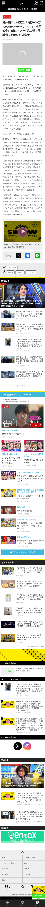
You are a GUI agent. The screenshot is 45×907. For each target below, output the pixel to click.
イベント (27, 874)
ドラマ (4, 857)
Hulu (22, 70)
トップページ (7, 889)
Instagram (27, 746)
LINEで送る (37, 255)
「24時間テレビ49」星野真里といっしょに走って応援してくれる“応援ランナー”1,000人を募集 (30, 597)
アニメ (26, 869)
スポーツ (5, 869)
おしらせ (7, 17)
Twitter (18, 746)
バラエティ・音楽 (8, 863)
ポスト (18, 255)
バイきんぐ (31, 272)
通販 (3, 880)
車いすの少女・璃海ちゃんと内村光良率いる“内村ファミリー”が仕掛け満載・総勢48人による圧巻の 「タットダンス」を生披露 (30, 624)
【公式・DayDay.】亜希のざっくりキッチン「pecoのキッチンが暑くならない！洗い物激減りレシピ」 (30, 583)
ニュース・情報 (29, 857)
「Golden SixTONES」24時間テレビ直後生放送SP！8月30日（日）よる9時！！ (29, 637)
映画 (25, 863)
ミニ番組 (5, 874)
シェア (27, 255)
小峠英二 (20, 272)
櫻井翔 (10, 272)
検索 (23, 889)
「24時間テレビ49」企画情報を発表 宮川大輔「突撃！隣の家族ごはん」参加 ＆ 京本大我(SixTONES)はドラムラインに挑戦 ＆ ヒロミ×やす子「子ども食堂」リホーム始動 (30, 610)
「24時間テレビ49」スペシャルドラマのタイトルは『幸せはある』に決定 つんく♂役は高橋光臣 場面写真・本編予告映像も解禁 (30, 570)
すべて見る (21, 386)
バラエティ (12, 267)
